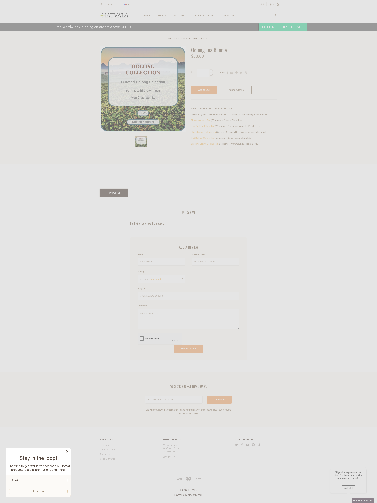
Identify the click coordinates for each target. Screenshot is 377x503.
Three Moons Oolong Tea (203, 132)
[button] (282, 27)
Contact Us (228, 15)
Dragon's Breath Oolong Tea (204, 144)
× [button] (365, 467)
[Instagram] (253, 445)
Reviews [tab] (112, 193)
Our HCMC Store (204, 15)
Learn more (348, 488)
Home (147, 15)
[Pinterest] (259, 445)
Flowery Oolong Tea (200, 120)
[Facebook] (242, 445)
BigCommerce (195, 495)
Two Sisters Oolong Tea (202, 126)
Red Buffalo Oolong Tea (202, 138)
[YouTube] (247, 445)
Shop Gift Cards (107, 459)
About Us (179, 15)
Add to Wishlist (236, 89)
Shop (161, 15)
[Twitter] (236, 445)
